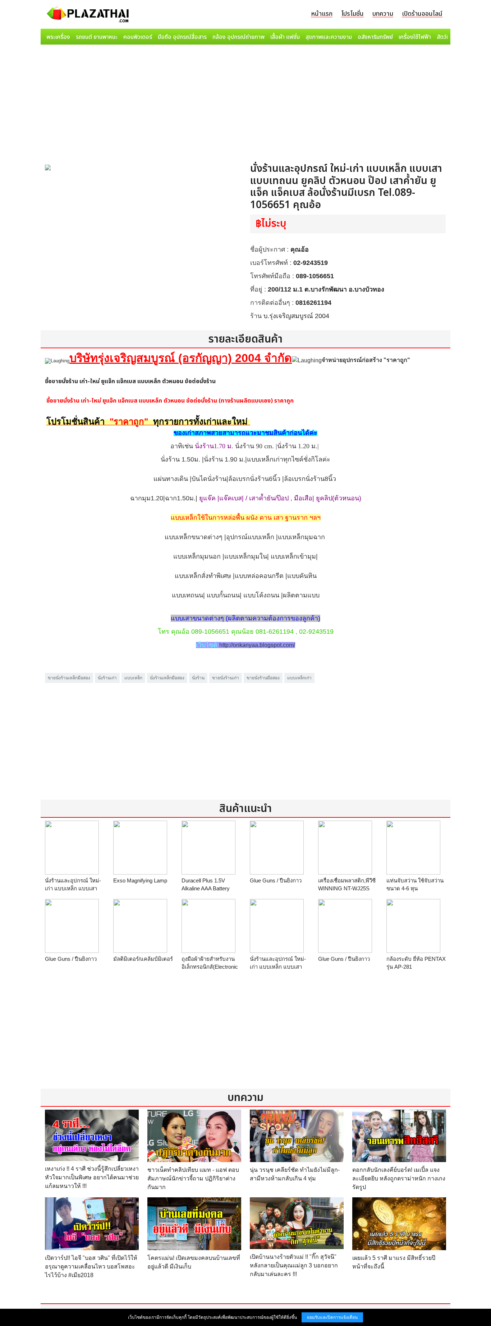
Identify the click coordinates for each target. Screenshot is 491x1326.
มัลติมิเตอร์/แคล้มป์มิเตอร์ (143, 959)
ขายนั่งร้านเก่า (225, 677)
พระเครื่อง (58, 37)
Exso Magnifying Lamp (140, 880)
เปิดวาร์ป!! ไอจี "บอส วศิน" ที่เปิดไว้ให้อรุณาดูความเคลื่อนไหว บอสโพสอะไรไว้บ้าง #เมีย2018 (91, 1266)
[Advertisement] (245, 101)
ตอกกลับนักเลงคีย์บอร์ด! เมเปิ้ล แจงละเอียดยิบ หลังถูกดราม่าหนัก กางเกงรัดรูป (398, 1178)
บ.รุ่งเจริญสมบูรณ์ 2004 (296, 316)
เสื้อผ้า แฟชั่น (285, 37)
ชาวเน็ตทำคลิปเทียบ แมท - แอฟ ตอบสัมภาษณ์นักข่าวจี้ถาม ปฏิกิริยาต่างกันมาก (193, 1178)
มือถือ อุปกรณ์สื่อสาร (182, 37)
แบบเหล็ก (133, 677)
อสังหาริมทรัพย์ (375, 37)
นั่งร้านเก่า (107, 677)
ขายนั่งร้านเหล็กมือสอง (69, 677)
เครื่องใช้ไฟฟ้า (415, 37)
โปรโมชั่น (352, 14)
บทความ (382, 14)
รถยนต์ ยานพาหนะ (97, 37)
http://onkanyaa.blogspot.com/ (257, 645)
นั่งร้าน (198, 677)
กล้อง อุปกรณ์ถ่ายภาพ (238, 37)
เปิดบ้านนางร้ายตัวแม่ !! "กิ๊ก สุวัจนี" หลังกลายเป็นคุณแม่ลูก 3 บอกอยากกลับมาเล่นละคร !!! (294, 1265)
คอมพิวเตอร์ (137, 37)
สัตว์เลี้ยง (447, 37)
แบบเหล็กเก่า (299, 677)
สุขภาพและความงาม (329, 37)
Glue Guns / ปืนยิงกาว (276, 880)
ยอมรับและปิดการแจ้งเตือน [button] (332, 1317)
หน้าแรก (321, 14)
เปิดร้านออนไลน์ (422, 14)
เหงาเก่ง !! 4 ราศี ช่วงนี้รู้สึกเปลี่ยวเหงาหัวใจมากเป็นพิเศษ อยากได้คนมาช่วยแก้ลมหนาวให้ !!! (92, 1177)
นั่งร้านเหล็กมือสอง (167, 677)
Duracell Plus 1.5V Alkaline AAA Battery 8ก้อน (206, 888)
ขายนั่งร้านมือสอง (263, 677)
